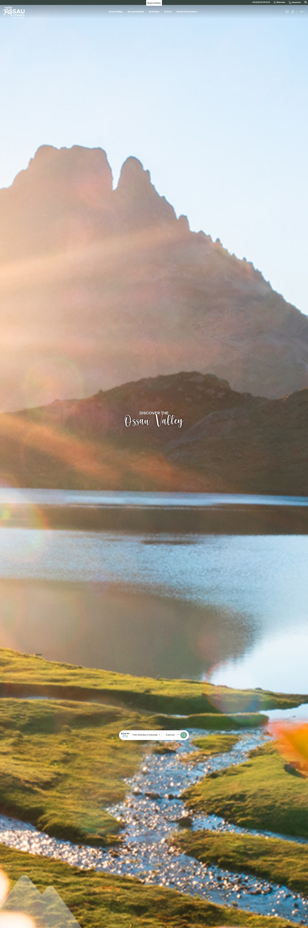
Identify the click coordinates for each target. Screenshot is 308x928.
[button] (287, 11)
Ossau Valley (154, 421)
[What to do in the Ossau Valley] (154, 464)
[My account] (292, 12)
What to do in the (154, 413)
